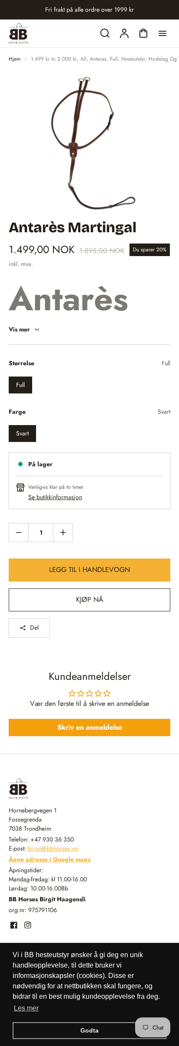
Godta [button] (89, 1030)
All (83, 59)
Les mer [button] (26, 1008)
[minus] (19, 532)
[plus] (63, 532)
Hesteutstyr (133, 59)
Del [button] (34, 627)
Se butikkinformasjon (55, 497)
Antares (98, 59)
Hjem (14, 59)
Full (114, 59)
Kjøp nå (89, 599)
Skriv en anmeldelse (89, 727)
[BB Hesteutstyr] (63, 788)
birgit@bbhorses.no (53, 848)
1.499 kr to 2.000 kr (54, 59)
